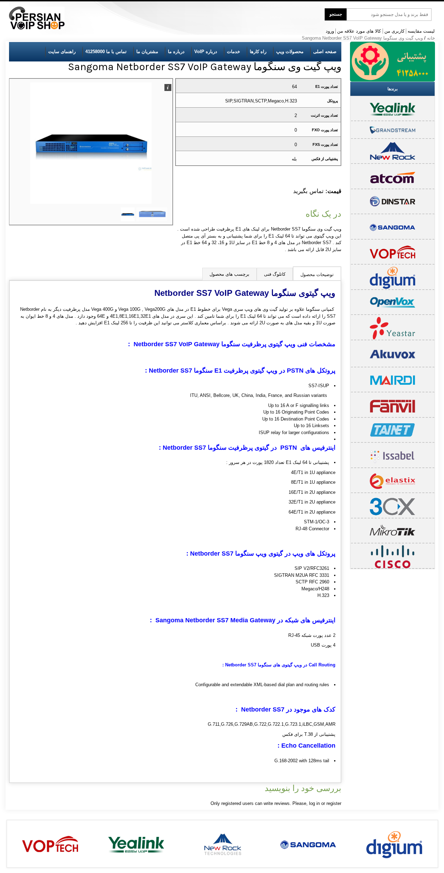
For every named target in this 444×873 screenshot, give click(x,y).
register (333, 803)
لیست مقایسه (421, 31)
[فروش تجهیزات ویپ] (37, 18)
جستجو (336, 14)
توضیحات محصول (317, 274)
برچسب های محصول (229, 274)
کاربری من (394, 31)
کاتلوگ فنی (274, 274)
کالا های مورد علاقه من (359, 31)
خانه (431, 38)
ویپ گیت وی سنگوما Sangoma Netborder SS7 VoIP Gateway (362, 38)
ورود (330, 31)
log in (314, 803)
